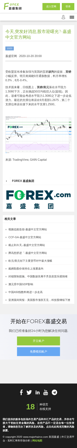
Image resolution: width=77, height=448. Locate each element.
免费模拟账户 (38, 351)
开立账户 (38, 340)
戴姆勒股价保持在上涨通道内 (25, 268)
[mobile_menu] (71, 17)
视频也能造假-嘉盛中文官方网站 (27, 229)
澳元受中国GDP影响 (20, 284)
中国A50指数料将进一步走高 (25, 292)
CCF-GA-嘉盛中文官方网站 (24, 237)
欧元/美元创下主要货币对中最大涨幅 (30, 260)
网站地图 (37, 440)
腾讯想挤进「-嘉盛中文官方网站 (27, 252)
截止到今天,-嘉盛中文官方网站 (26, 245)
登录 (68, 6)
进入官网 (51, 6)
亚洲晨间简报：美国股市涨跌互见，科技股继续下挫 (39, 299)
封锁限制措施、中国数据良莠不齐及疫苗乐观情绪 (38, 276)
